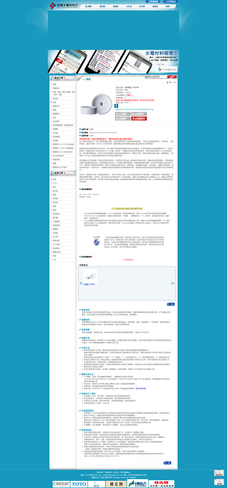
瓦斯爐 (55, 140)
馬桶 (54, 84)
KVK (54, 260)
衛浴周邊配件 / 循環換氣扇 (63, 125)
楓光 (54, 210)
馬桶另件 (56, 88)
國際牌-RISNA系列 (60, 167)
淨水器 (55, 133)
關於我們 (100, 472)
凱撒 (54, 179)
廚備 (54, 163)
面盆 (54, 102)
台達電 (55, 233)
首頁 (170, 82)
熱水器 (55, 98)
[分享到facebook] (116, 106)
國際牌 (55, 229)
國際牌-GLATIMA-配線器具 (63, 148)
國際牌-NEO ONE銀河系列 (63, 152)
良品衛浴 (56, 248)
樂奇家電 (56, 225)
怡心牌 (55, 237)
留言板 (116, 472)
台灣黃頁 (132, 478)
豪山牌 (55, 191)
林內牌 (55, 199)
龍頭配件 (56, 114)
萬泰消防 (56, 241)
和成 (54, 206)
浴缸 (54, 118)
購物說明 (108, 472)
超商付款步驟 (141, 388)
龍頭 (54, 110)
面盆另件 (56, 106)
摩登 (54, 195)
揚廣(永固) (57, 252)
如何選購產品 (125, 472)
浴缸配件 (56, 121)
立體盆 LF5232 (89, 284)
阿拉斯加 (56, 214)
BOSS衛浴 (56, 244)
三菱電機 (56, 221)
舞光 (54, 187)
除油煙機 (56, 137)
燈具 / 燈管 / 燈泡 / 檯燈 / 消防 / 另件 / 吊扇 (64, 93)
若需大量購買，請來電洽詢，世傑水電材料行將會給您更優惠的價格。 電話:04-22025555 (115, 332)
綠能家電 (56, 160)
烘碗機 (55, 129)
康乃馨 (55, 218)
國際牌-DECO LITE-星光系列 (63, 144)
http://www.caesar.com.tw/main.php (103, 133)
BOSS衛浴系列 (58, 156)
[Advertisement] (113, 30)
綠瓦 (54, 256)
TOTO (55, 183)
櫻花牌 (55, 202)
